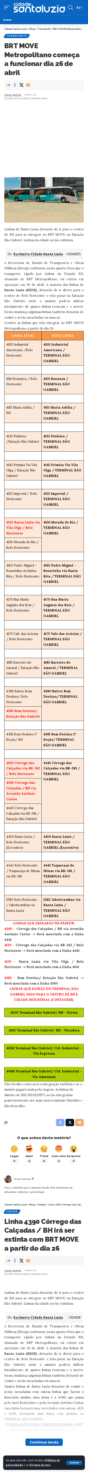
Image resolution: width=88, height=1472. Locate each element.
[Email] (28, 85)
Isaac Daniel (12, 95)
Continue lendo (44, 1442)
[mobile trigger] (8, 7)
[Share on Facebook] (15, 85)
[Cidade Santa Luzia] (39, 7)
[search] (70, 7)
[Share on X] (21, 85)
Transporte (16, 35)
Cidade (12, 1211)
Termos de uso (39, 1465)
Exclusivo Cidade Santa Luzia (38, 254)
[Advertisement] (44, 135)
